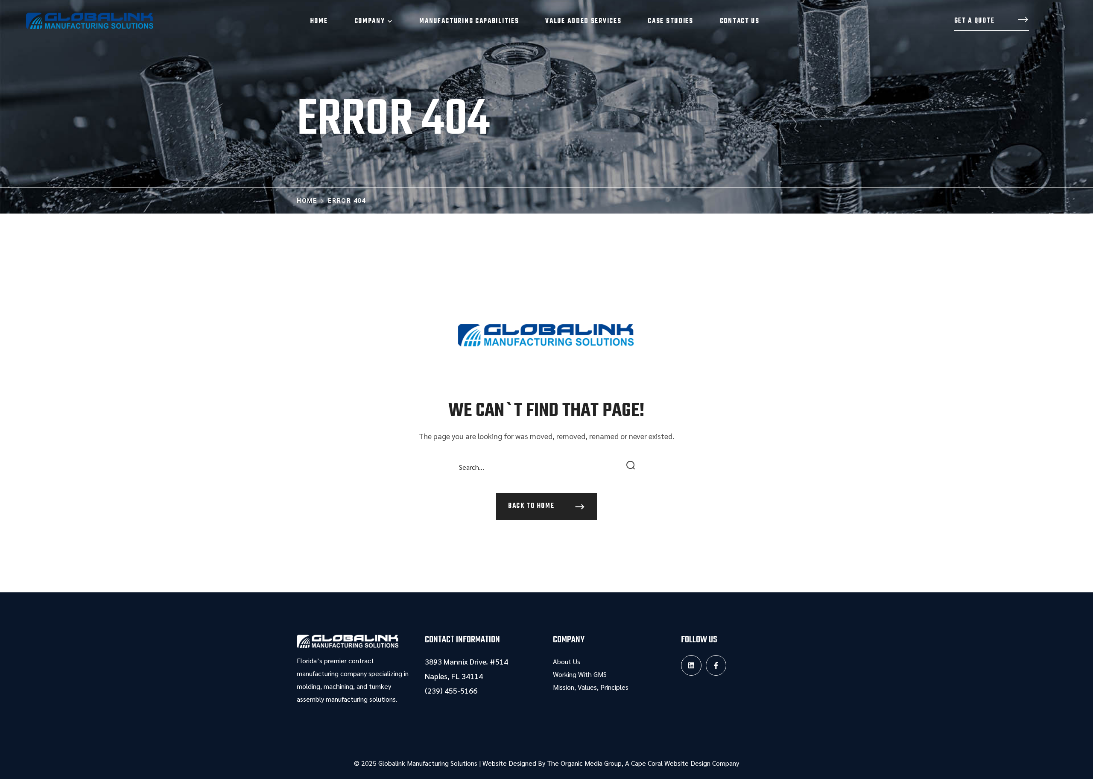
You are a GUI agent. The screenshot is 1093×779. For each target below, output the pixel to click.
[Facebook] (716, 665)
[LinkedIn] (691, 665)
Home (307, 200)
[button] (991, 21)
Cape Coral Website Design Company (685, 762)
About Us (566, 661)
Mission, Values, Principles (590, 686)
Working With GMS (580, 674)
